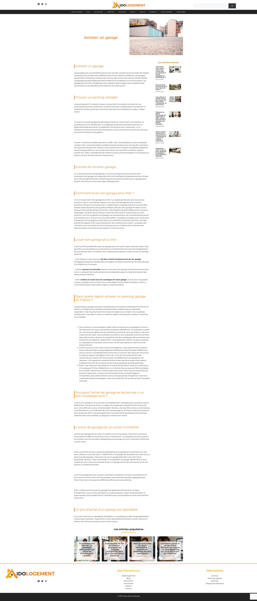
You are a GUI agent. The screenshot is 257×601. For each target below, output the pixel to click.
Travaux (142, 12)
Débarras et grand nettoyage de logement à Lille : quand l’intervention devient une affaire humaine (161, 118)
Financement (181, 12)
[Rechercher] (232, 5)
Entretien (110, 12)
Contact (214, 576)
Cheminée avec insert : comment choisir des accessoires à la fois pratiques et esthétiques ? (161, 72)
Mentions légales (215, 578)
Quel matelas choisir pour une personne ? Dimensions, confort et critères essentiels (161, 136)
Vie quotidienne (166, 12)
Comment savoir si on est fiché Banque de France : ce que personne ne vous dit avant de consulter (170, 548)
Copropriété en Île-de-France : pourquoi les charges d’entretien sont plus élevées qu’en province (114, 549)
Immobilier (122, 12)
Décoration (98, 12)
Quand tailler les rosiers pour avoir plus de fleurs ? (161, 87)
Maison (132, 12)
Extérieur (153, 12)
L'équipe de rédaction (214, 583)
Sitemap (214, 581)
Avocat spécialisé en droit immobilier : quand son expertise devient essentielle (142, 548)
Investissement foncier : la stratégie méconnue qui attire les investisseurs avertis (87, 549)
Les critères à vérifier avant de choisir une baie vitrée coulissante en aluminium (161, 100)
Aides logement (77, 12)
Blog (88, 12)
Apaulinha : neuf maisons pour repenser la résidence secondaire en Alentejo (161, 152)
